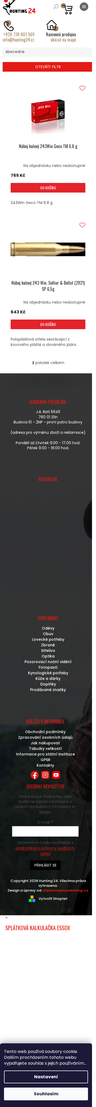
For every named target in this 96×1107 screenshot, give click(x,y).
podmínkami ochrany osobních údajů (45, 850)
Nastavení (46, 1077)
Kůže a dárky (48, 678)
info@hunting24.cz (18, 39)
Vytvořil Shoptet (53, 898)
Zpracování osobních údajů (45, 737)
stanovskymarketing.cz (65, 890)
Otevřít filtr (48, 67)
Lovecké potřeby (48, 639)
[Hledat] (56, 6)
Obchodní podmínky (45, 731)
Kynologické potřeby (48, 673)
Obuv (48, 633)
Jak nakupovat (45, 743)
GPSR (45, 759)
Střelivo (48, 650)
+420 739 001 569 (18, 34)
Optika (48, 656)
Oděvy (48, 628)
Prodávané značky (48, 689)
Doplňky (48, 684)
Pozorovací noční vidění (48, 661)
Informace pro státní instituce (45, 754)
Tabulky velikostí (45, 748)
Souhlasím (46, 1094)
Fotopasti (48, 667)
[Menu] (84, 6)
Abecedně (15, 51)
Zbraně (48, 645)
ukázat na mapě (63, 39)
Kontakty (45, 765)
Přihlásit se (45, 865)
